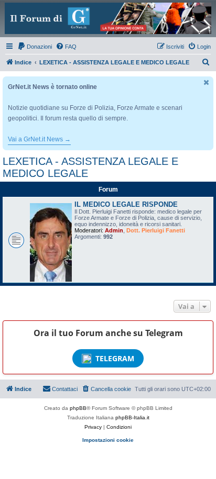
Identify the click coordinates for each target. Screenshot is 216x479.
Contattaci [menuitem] (65, 389)
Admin (114, 230)
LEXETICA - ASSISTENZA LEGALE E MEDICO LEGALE (90, 167)
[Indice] (108, 18)
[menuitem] (34, 46)
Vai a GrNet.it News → (39, 139)
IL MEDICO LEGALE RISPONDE (126, 204)
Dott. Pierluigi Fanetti (155, 230)
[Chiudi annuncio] (206, 82)
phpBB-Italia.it (132, 417)
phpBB (78, 408)
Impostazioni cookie (108, 440)
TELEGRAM (114, 358)
